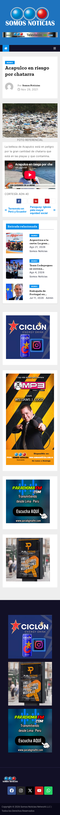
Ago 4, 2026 (37, 272)
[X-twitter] (30, 790)
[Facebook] (12, 790)
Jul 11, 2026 (37, 297)
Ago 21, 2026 (38, 247)
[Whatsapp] (48, 790)
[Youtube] (39, 790)
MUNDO (10, 63)
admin (49, 297)
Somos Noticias (31, 85)
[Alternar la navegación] (55, 48)
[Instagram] (21, 790)
